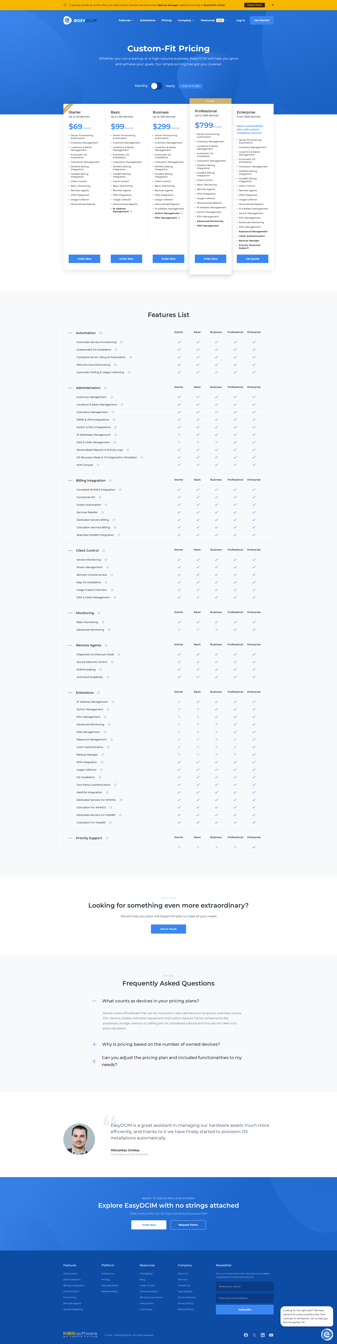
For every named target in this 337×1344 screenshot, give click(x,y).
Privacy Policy (185, 1303)
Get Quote (252, 258)
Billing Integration (74, 1285)
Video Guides (147, 1285)
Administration (72, 1279)
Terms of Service (187, 1297)
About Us (183, 1273)
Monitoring (69, 1297)
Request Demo (188, 1224)
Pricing (105, 1279)
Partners (182, 1279)
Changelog (146, 1273)
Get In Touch (168, 929)
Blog (142, 1279)
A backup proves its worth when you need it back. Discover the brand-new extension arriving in (147, 5)
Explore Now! (254, 5)
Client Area (146, 1309)
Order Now (84, 258)
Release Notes (109, 1291)
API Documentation (151, 1297)
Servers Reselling (73, 1309)
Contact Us (184, 1285)
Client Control (71, 1291)
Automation (70, 1273)
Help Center (147, 1303)
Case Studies (185, 1291)
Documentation (149, 1291)
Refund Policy (186, 1309)
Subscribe (244, 1309)
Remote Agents (72, 1303)
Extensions (107, 1273)
